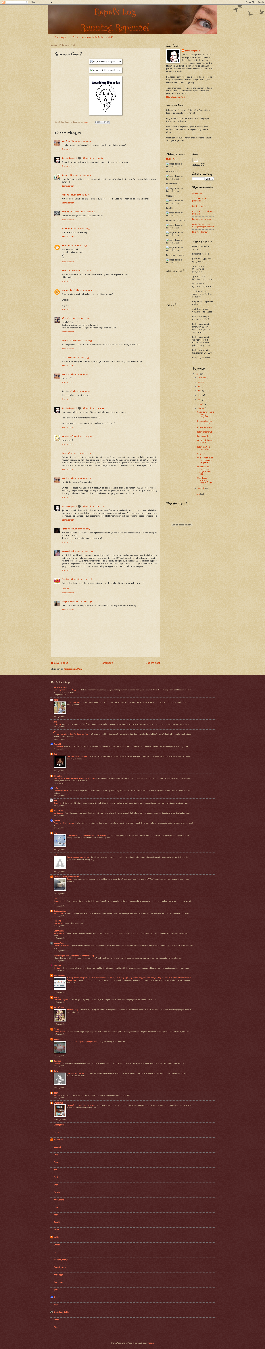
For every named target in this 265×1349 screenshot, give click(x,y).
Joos (55, 722)
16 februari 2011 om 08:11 (78, 195)
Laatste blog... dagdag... (76, 1073)
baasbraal (66, 551)
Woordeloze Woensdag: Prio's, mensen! (204, 480)
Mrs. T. (64, 141)
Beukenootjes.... (60, 911)
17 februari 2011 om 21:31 (82, 551)
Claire (56, 754)
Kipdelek (57, 1222)
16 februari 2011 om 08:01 (80, 175)
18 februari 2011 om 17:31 (81, 602)
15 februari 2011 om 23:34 (79, 141)
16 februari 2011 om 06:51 (93, 158)
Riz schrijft (58, 1140)
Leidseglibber (59, 1125)
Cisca (56, 1155)
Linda (56, 1207)
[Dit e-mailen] (96, 122)
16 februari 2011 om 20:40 (79, 453)
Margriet (65, 602)
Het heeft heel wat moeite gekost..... (81, 1105)
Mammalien (59, 931)
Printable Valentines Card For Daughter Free (71, 734)
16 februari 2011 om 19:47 (80, 436)
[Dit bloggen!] (99, 122)
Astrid (56, 1290)
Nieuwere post (59, 662)
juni (200, 391)
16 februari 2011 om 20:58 (79, 478)
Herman (65, 341)
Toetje (56, 1177)
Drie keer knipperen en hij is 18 (205, 441)
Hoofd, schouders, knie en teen (204, 422)
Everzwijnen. (59, 746)
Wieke (56, 1327)
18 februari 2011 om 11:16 (81, 579)
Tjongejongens (60, 1267)
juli (199, 386)
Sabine (56, 997)
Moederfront (59, 943)
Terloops (57, 724)
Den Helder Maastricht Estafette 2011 (93, 37)
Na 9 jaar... (201, 453)
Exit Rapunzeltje (198, 206)
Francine (57, 921)
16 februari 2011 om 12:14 (78, 318)
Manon (57, 1039)
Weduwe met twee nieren (64, 823)
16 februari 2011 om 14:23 (81, 391)
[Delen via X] (102, 122)
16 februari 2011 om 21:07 (93, 506)
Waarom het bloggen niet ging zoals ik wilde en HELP (75, 778)
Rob (55, 1170)
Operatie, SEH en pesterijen (78, 756)
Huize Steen (58, 811)
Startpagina (61, 37)
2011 (198, 374)
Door (64, 357)
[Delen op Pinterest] (108, 122)
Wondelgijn (58, 1275)
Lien (55, 1252)
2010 (198, 494)
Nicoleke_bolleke (60, 1260)
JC (54, 1297)
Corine (56, 1132)
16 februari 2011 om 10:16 (79, 271)
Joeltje (56, 1237)
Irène (64, 318)
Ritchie (56, 1093)
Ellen (56, 855)
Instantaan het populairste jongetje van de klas (204, 470)
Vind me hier (59, 923)
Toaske (57, 1162)
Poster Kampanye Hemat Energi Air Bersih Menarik (87, 835)
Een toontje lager (74, 702)
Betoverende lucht (61, 790)
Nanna (64, 529)
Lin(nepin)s (58, 1103)
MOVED (57, 1095)
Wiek (56, 801)
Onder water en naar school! (78, 857)
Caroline (57, 1192)
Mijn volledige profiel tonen (177, 97)
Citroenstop (197, 193)
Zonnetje (57, 1061)
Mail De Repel (171, 159)
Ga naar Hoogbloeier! (62, 1000)
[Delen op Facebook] (105, 122)
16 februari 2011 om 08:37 (79, 229)
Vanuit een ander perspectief (199, 199)
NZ (63, 245)
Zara (56, 1071)
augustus (202, 382)
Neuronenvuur (60, 975)
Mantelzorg (58, 813)
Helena (64, 271)
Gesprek (57, 1063)
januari (201, 488)
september (202, 378)
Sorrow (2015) (59, 901)
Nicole (64, 229)
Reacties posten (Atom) (73, 669)
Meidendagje (59, 933)
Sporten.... (57, 968)
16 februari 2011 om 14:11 (79, 374)
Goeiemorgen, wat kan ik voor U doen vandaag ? (74, 956)
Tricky (56, 1029)
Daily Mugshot (181, 542)
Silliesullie (57, 776)
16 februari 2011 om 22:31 (79, 529)
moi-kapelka (67, 290)
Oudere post (153, 662)
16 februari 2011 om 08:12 (84, 212)
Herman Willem (60, 687)
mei (200, 395)
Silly (55, 833)
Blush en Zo (67, 212)
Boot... (69, 879)
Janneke (57, 821)
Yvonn (64, 453)
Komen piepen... (60, 1032)
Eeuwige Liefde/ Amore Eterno (66, 877)
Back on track (59, 913)
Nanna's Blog (59, 1007)
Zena (56, 1185)
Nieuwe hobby (73, 1010)
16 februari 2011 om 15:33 (93, 408)
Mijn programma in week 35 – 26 (67, 690)
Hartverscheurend (204, 428)
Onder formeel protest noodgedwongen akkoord (203, 225)
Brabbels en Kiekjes (61, 1312)
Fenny (56, 1230)
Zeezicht (57, 744)
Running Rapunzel (69, 158)
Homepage (107, 662)
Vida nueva (58, 1282)
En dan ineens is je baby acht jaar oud (82, 1041)
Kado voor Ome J (204, 436)
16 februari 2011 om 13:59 (78, 357)
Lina (55, 899)
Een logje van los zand (201, 219)
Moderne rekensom (61, 946)
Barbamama (59, 1200)
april (200, 400)
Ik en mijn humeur (200, 232)
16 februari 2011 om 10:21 (84, 290)
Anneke (65, 175)
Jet (55, 732)
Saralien (65, 436)
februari (201, 408)
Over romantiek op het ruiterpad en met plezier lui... (205, 460)
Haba (56, 1305)
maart (201, 404)
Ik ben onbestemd (204, 432)
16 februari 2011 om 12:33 (80, 341)
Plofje (64, 195)
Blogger (151, 1343)
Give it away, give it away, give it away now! (205, 414)
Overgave (58, 803)
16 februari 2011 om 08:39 (76, 245)
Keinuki (57, 1245)
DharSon (65, 579)
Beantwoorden (68, 149)
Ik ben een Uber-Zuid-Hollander (204, 448)
